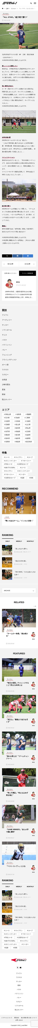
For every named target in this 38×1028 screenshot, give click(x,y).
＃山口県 (27, 424)
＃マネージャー (9, 474)
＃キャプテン (8, 471)
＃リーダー (22, 474)
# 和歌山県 (7, 414)
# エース (7, 457)
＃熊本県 (7, 438)
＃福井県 (17, 438)
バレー (4, 350)
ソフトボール (7, 330)
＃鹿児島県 (28, 442)
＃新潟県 (17, 435)
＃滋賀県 (27, 435)
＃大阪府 (27, 421)
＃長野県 (7, 442)
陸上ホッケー (7, 399)
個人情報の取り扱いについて (29, 1017)
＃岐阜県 (17, 428)
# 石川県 (7, 417)
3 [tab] (21, 512)
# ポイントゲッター (10, 461)
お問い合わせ (19, 1020)
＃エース (23, 467)
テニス (4, 335)
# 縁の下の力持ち (9, 467)
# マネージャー (26, 461)
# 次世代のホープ (22, 464)
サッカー (5, 325)
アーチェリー (7, 320)
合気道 (4, 379)
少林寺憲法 (6, 384)
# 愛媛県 (28, 414)
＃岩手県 (7, 431)
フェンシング (7, 355)
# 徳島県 (18, 414)
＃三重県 (27, 417)
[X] (17, 967)
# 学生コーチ (8, 464)
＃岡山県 (27, 428)
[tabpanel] (19, 509)
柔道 (3, 389)
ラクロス (5, 369)
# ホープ (30, 457)
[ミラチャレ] (9, 3)
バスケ (4, 340)
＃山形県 (7, 428)
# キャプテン (18, 457)
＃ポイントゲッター (23, 471)
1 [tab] (17, 512)
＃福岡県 (27, 438)
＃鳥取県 (17, 442)
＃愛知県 (7, 435)
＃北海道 (17, 421)
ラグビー (5, 374)
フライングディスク (9, 360)
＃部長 (31, 478)
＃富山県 (17, 424)
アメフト (5, 315)
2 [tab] (19, 512)
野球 (3, 394)
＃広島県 (27, 431)
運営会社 (16, 1017)
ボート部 (5, 365)
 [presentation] (35, 606)
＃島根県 (17, 431)
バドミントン (7, 345)
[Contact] (20, 967)
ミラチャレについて (6, 1017)
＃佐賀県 (7, 421)
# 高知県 (17, 417)
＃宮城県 (7, 424)
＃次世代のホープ (9, 478)
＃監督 (22, 478)
